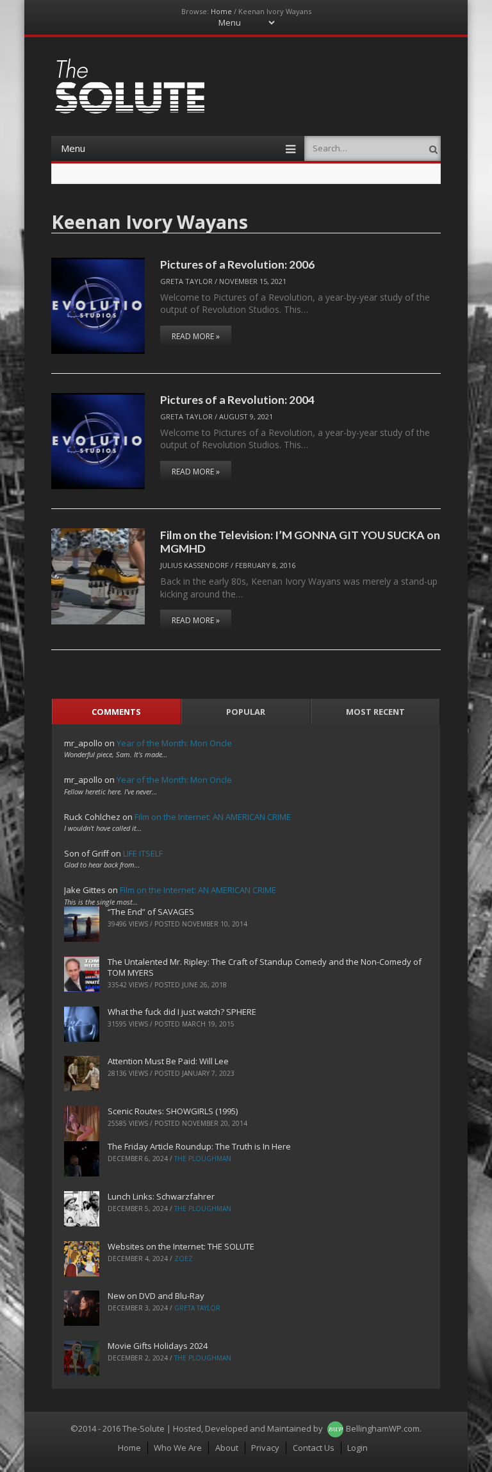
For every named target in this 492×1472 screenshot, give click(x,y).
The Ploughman (202, 1158)
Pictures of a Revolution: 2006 (237, 264)
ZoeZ (183, 1258)
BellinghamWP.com (383, 1428)
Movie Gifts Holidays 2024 (158, 1345)
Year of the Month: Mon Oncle (174, 743)
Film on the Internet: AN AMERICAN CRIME (213, 817)
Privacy (265, 1447)
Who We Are (178, 1447)
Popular (245, 711)
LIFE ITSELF (143, 853)
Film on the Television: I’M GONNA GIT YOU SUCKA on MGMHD (300, 541)
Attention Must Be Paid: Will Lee (168, 1061)
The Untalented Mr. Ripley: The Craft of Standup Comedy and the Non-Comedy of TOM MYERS (265, 967)
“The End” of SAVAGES (151, 911)
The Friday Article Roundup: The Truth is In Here (199, 1146)
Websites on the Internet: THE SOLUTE (181, 1246)
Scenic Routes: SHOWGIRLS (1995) (173, 1111)
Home (221, 11)
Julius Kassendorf (194, 565)
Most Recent (375, 711)
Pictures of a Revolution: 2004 (237, 399)
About (226, 1447)
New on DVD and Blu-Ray (156, 1295)
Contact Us (313, 1447)
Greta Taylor (186, 281)
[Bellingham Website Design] (335, 1428)
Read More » (196, 336)
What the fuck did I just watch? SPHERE (182, 1011)
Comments (116, 711)
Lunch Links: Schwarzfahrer (161, 1196)
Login (357, 1447)
